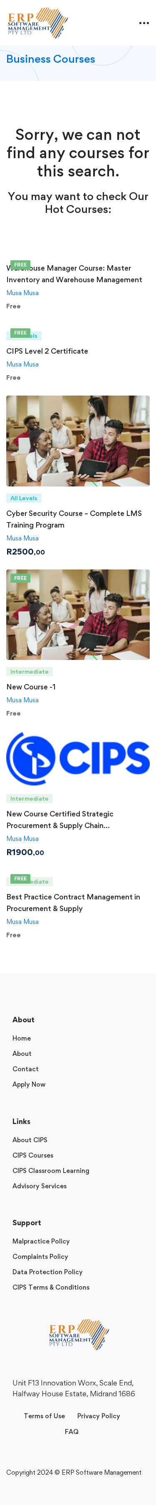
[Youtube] (83, 1407)
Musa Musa (22, 293)
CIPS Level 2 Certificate (47, 351)
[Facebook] (62, 1407)
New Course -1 (31, 686)
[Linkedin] (72, 1407)
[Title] (94, 1407)
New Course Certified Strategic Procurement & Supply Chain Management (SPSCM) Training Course (73, 825)
